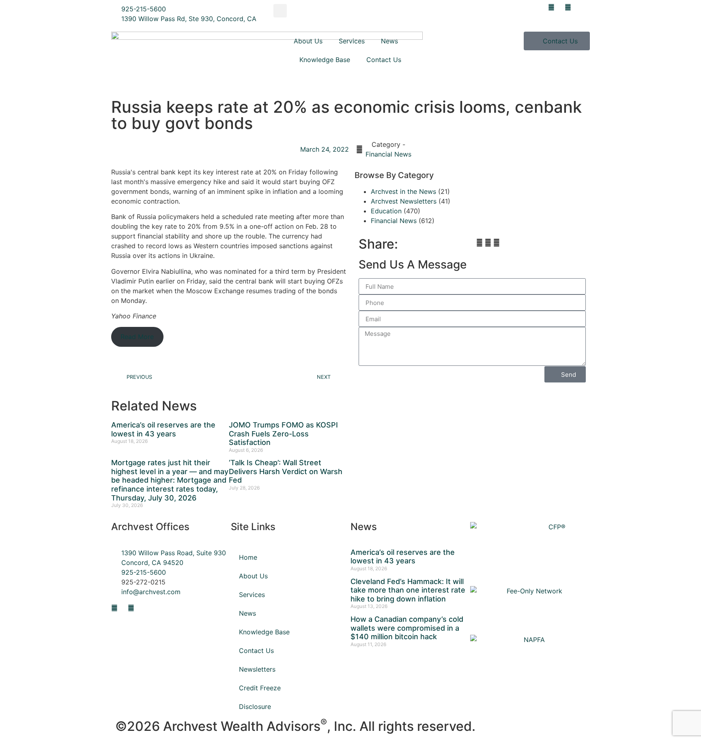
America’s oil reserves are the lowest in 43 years (163, 429)
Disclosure (255, 706)
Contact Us (383, 60)
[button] (280, 10)
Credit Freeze (260, 688)
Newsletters (257, 669)
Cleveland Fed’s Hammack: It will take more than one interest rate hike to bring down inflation (407, 590)
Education (386, 211)
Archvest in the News (403, 191)
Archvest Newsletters (404, 201)
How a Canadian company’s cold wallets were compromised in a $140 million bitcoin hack (406, 628)
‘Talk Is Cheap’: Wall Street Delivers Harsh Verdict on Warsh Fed (285, 471)
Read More (137, 337)
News (389, 41)
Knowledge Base (324, 60)
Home (248, 557)
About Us (308, 41)
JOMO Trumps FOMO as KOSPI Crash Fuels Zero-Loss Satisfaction (283, 434)
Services (352, 41)
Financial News (388, 154)
